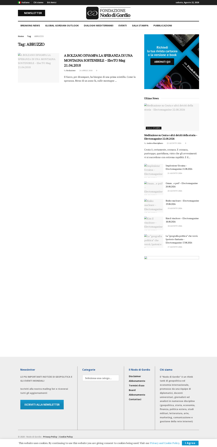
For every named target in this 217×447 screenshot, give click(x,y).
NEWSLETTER (32, 13)
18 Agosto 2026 (174, 226)
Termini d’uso (136, 385)
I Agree (190, 443)
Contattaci (135, 399)
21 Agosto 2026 (174, 173)
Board (132, 390)
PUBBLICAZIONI (162, 25)
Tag (29, 36)
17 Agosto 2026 (174, 247)
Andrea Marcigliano (155, 143)
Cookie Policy (66, 436)
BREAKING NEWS (30, 25)
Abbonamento (137, 380)
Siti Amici (51, 2)
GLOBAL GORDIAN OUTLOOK (62, 25)
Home (21, 36)
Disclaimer (135, 376)
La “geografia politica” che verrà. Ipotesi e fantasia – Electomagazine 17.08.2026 (182, 239)
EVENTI (123, 25)
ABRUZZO (39, 36)
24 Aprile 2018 (85, 70)
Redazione (71, 70)
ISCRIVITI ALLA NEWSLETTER (42, 404)
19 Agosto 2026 (174, 208)
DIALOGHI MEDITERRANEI (98, 25)
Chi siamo (38, 2)
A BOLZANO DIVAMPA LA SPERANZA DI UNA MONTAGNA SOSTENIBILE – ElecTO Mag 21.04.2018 (98, 60)
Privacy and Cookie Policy (164, 443)
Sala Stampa (153, 128)
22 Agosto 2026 (173, 143)
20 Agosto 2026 (174, 191)
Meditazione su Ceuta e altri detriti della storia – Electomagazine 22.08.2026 (170, 136)
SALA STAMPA (140, 25)
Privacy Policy (50, 436)
